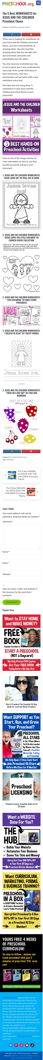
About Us (15, 1056)
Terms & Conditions (25, 1056)
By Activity (13, 457)
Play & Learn (22, 457)
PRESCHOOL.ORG (24, 1036)
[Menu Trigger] (38, 3)
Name (6, 551)
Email (6, 563)
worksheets (10, 460)
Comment (8, 521)
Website (7, 574)
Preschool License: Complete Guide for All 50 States (21, 805)
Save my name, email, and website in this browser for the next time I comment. (20, 592)
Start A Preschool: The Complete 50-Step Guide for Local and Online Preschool (21, 705)
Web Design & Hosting (24, 1058)
